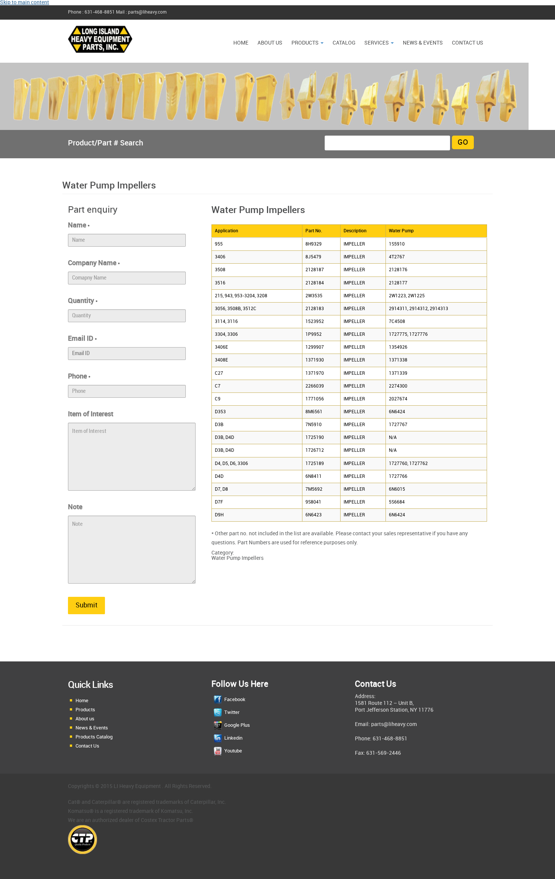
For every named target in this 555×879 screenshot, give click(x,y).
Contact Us (467, 43)
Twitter (232, 712)
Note (75, 507)
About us (269, 43)
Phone (79, 376)
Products (305, 43)
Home (240, 43)
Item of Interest (90, 414)
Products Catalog (94, 737)
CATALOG (344, 43)
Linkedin (233, 738)
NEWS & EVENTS (423, 43)
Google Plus (237, 725)
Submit (86, 605)
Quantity (83, 300)
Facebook (234, 699)
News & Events (92, 728)
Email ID (82, 338)
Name (79, 225)
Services (377, 43)
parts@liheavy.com (394, 724)
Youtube (233, 751)
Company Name (94, 263)
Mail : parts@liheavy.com (141, 12)
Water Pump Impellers (237, 558)
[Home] (100, 56)
